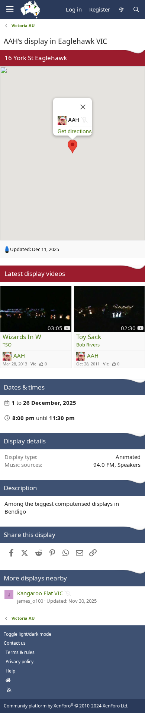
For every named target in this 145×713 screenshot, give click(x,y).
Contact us (15, 643)
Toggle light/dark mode (27, 634)
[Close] (83, 107)
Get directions (75, 131)
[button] (72, 146)
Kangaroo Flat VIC (40, 593)
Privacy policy (19, 661)
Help (10, 671)
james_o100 (30, 601)
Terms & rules (20, 652)
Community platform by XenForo (66, 706)
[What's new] (121, 9)
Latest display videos (34, 273)
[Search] (136, 9)
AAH (19, 355)
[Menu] (9, 9)
